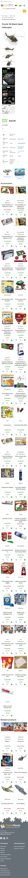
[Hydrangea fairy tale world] (16, 653)
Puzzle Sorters (7, 425)
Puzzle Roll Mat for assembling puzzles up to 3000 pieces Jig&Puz (21, 363)
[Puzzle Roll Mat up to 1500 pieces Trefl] (3, 466)
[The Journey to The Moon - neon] (3, 782)
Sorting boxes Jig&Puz (7, 487)
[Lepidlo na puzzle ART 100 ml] (16, 591)
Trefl (7, 232)
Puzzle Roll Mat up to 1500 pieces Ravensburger (20, 238)
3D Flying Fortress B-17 (7, 803)
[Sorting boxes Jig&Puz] (3, 497)
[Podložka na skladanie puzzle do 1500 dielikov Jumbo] (16, 529)
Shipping (2, 848)
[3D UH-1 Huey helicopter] (16, 782)
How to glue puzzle (5, 870)
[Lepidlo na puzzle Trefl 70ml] (3, 684)
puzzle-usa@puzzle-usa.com (7, 832)
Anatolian (7, 357)
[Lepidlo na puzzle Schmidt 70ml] (3, 716)
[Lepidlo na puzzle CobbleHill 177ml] (3, 622)
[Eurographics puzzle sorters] (3, 403)
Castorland (7, 737)
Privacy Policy (3, 856)
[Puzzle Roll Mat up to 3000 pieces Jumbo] (3, 214)
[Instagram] (7, 838)
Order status (3, 846)
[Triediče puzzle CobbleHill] (16, 622)
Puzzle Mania (4, 16)
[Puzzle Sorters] (3, 435)
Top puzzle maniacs (19, 848)
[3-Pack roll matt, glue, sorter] (16, 466)
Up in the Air (20, 741)
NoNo (20, 420)
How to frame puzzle (5, 872)
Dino (7, 514)
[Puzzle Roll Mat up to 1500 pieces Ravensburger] (16, 246)
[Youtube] (4, 838)
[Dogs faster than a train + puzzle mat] (3, 653)
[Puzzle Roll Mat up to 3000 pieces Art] (16, 278)
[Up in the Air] (16, 751)
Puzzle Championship (5, 858)
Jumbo (7, 200)
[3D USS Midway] (16, 813)
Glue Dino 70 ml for (7, 518)
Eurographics (7, 326)
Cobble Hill (7, 608)
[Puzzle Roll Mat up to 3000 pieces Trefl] (3, 246)
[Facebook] (1, 838)
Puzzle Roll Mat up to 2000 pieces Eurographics (7, 332)
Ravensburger (20, 200)
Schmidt (7, 263)
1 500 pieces (7, 739)
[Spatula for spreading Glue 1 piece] (16, 684)
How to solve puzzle (5, 874)
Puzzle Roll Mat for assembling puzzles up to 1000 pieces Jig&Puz (21, 395)
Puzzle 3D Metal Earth (7, 17)
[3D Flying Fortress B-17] (3, 813)
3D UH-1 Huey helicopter (20, 772)
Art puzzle (20, 263)
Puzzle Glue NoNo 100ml (20, 425)
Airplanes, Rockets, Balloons (19, 177)
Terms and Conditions (5, 854)
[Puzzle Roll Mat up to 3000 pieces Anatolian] (3, 372)
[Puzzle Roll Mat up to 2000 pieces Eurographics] (3, 340)
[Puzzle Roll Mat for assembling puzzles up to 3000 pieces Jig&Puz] (16, 372)
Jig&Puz (21, 357)
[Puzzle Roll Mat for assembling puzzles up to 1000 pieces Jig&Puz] (16, 403)
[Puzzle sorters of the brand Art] (16, 309)
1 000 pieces (7, 641)
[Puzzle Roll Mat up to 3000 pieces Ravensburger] (16, 215)
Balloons (7, 741)
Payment (2, 850)
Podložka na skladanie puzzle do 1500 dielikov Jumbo (21, 520)
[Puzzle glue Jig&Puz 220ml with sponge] (16, 497)
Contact (2, 860)
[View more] (7, 193)
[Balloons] (3, 751)
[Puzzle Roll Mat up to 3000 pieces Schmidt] (3, 278)
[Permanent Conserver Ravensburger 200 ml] (16, 560)
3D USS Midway (21, 803)
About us (2, 852)
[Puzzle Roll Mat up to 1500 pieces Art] (16, 340)
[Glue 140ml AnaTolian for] (3, 560)
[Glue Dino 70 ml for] (3, 528)
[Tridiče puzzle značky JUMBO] (3, 591)
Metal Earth (12, 16)
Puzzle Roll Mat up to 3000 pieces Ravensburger (20, 206)
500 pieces (20, 739)
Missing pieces (4, 868)
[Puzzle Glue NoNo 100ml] (16, 435)
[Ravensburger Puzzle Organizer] (3, 309)
